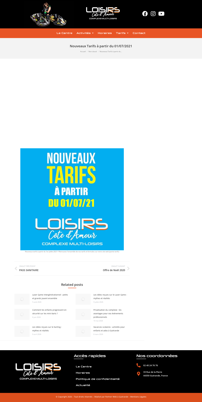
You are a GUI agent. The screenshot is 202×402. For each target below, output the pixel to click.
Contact (139, 33)
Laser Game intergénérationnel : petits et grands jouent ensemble (50, 296)
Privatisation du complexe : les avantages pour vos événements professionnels (108, 313)
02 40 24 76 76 (150, 365)
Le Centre (64, 33)
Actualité (83, 385)
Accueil (83, 51)
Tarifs (121, 33)
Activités (84, 33)
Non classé (92, 51)
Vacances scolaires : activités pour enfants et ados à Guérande (109, 329)
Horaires (105, 33)
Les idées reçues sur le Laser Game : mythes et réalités (110, 296)
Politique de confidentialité (98, 379)
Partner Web (111, 396)
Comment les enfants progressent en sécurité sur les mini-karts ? (49, 312)
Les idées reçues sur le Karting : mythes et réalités (47, 329)
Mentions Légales (138, 396)
